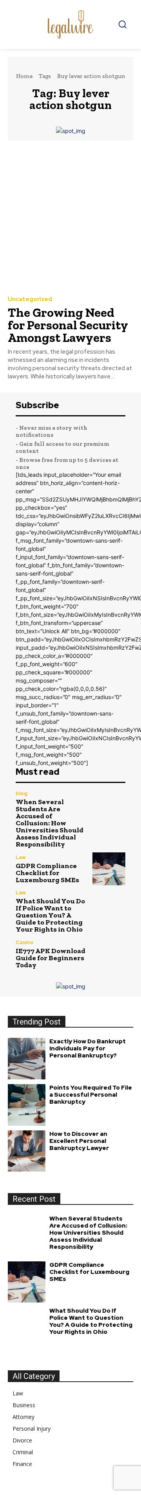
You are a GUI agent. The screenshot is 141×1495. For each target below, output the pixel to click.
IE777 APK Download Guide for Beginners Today (50, 957)
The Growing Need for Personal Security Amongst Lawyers (68, 325)
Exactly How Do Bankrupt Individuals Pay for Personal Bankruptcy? (87, 1048)
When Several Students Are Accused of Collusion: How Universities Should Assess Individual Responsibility (49, 822)
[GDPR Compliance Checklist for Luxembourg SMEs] (108, 868)
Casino (24, 942)
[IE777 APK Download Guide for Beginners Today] (108, 953)
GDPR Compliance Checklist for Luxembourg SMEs (47, 872)
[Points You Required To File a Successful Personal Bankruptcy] (26, 1105)
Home (24, 76)
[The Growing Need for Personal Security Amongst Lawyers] (70, 218)
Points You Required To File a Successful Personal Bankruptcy (90, 1095)
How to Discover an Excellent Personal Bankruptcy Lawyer (79, 1141)
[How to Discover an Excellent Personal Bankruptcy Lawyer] (26, 1151)
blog (21, 793)
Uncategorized (30, 299)
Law (21, 857)
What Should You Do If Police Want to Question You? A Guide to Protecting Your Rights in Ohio (50, 915)
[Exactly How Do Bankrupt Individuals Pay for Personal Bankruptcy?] (26, 1058)
